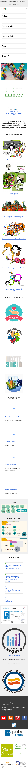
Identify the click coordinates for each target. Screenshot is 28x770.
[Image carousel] (14, 98)
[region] (14, 3)
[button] (1, 9)
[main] (14, 16)
